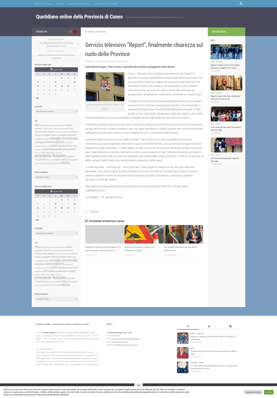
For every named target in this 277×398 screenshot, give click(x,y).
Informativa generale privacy (79, 3)
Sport (201, 363)
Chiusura (38, 132)
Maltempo (54, 149)
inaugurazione (39, 150)
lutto (45, 149)
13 (75, 82)
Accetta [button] (269, 392)
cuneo (53, 145)
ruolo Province (94, 212)
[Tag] (230, 327)
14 (38, 86)
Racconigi (51, 160)
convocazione (54, 142)
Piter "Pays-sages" (48, 153)
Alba (37, 125)
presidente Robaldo (50, 155)
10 (55, 82)
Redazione (60, 3)
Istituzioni (101, 32)
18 (62, 86)
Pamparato (38, 153)
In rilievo (89, 32)
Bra (50, 128)
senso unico (39, 163)
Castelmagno (64, 129)
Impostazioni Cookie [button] (253, 392)
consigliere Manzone (67, 135)
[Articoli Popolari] (209, 327)
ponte (59, 153)
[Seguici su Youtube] (74, 31)
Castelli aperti (56, 129)
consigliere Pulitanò (42, 139)
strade (56, 163)
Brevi (212, 62)
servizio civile (48, 163)
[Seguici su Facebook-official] (65, 31)
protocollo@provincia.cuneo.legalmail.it (125, 339)
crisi (48, 146)
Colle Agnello (48, 131)
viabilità (65, 163)
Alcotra (43, 125)
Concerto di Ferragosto (62, 132)
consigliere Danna (49, 135)
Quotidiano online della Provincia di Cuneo (79, 17)
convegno (40, 142)
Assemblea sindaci (41, 128)
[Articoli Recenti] (187, 327)
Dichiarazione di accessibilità (105, 3)
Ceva (71, 128)
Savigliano (74, 160)
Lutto (193, 348)
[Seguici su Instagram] (70, 31)
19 (68, 86)
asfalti (69, 125)
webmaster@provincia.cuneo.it (127, 345)
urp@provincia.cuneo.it (119, 342)
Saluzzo (66, 159)
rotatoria (57, 159)
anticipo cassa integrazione (55, 125)
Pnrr (56, 153)
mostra (72, 149)
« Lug (37, 98)
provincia (43, 159)
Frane (75, 146)
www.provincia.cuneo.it (43, 3)
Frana (69, 145)
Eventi (218, 124)
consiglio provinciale (63, 138)
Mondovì (63, 149)
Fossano (62, 145)
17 (55, 86)
